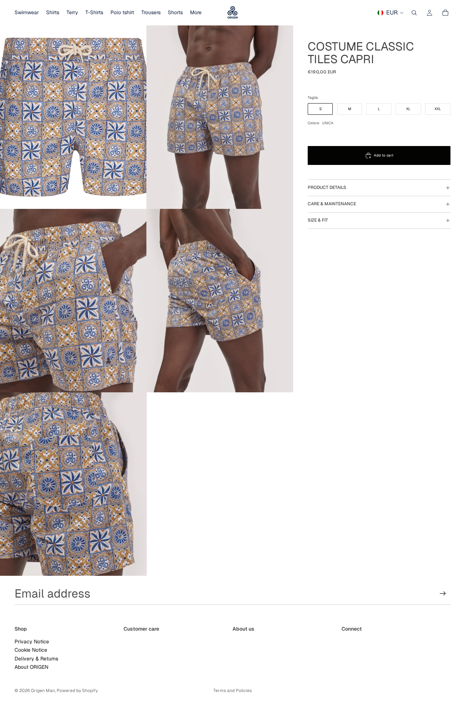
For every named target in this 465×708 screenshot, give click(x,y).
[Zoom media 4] (219, 300)
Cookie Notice (31, 650)
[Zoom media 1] (73, 117)
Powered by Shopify (77, 690)
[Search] (414, 13)
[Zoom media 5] (73, 484)
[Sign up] (442, 593)
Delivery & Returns (36, 658)
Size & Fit (318, 220)
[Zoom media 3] (73, 300)
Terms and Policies (232, 690)
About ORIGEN (31, 667)
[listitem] (195, 12)
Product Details (327, 188)
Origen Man (43, 690)
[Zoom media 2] (219, 117)
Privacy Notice (32, 641)
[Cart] (445, 13)
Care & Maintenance (332, 204)
